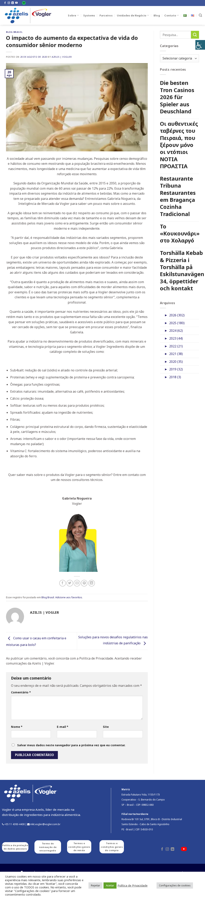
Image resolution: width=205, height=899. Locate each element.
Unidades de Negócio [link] (131, 15)
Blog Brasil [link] (14, 31)
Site (106, 727)
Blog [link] (157, 15)
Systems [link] (89, 15)
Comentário (21, 692)
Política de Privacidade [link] (133, 885)
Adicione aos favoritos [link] (68, 597)
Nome (16, 727)
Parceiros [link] (106, 15)
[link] (200, 45)
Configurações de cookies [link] (175, 885)
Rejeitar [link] (95, 885)
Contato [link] (170, 15)
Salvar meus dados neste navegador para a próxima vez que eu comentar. (71, 745)
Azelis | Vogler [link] (62, 56)
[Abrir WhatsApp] (195, 889)
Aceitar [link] (110, 885)
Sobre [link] (72, 15)
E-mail (62, 727)
